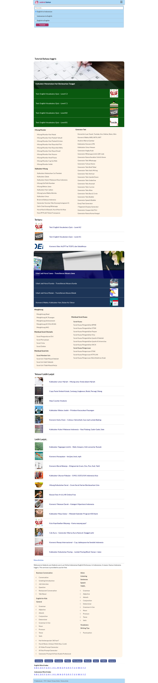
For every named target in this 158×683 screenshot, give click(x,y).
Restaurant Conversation (48, 591)
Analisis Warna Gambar (86, 141)
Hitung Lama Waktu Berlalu (47, 193)
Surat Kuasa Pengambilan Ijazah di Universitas (89, 341)
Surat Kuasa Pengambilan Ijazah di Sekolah (88, 338)
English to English (43, 20)
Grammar (42, 606)
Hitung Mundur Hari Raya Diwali (49, 151)
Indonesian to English (44, 16)
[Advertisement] (79, 41)
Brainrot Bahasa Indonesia (46, 200)
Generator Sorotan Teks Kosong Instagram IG (53, 203)
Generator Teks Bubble (86, 197)
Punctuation (87, 633)
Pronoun (42, 629)
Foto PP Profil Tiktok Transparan (48, 213)
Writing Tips (84, 628)
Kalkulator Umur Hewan (86, 147)
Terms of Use (64, 681)
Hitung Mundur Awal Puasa (47, 158)
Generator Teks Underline (87, 180)
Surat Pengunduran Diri (45, 336)
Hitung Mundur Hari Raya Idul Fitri (49, 144)
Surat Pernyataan (43, 340)
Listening (83, 576)
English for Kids (41, 598)
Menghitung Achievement (46, 321)
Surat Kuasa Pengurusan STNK (84, 351)
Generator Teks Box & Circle (87, 194)
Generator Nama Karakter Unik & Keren (92, 157)
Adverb (41, 613)
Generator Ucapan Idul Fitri (87, 210)
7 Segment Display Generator (88, 207)
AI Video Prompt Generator (48, 647)
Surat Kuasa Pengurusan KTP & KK (85, 355)
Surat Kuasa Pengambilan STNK (84, 328)
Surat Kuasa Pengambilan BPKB (84, 325)
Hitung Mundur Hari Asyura (47, 154)
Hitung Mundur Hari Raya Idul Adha (50, 148)
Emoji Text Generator (85, 203)
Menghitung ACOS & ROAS (46, 324)
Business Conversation (44, 573)
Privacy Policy (56, 681)
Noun (41, 626)
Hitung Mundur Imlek (44, 164)
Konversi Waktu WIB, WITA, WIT (89, 137)
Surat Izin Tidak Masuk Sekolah (48, 359)
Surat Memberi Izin (43, 355)
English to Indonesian (44, 12)
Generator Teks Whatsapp (87, 160)
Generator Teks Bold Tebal (87, 167)
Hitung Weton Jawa (44, 186)
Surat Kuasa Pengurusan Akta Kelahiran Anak (89, 358)
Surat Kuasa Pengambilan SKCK (84, 345)
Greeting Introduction (46, 581)
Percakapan (77, 661)
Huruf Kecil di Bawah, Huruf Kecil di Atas (51, 210)
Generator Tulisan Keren (86, 164)
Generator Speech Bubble (87, 200)
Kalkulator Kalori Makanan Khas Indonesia (52, 180)
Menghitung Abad (43, 314)
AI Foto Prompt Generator (48, 650)
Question (42, 587)
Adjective (42, 610)
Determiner (43, 619)
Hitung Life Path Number (46, 183)
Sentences (84, 579)
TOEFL (82, 586)
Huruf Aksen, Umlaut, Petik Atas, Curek (53, 644)
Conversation (43, 577)
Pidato (67, 661)
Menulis (88, 661)
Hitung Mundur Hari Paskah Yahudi (49, 138)
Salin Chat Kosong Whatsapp (47, 206)
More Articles (39, 560)
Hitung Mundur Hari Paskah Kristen (50, 141)
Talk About (42, 594)
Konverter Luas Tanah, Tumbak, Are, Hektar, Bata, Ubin (97, 134)
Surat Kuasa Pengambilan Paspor (85, 331)
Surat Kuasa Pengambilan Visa (84, 335)
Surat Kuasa (77, 322)
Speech (83, 583)
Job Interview (44, 584)
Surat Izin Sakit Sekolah (45, 362)
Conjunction (43, 616)
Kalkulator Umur (43, 196)
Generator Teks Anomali (86, 184)
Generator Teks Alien (85, 190)
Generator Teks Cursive (86, 187)
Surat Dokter (41, 346)
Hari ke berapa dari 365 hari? (49, 641)
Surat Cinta (41, 343)
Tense (41, 633)
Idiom (82, 573)
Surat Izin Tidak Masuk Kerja (47, 365)
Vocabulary (84, 625)
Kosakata (58, 661)
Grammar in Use (44, 623)
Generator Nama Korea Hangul (89, 213)
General (39, 602)
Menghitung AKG (43, 327)
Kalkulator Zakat (43, 177)
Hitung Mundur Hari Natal (46, 134)
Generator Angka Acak (86, 151)
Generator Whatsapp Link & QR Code (91, 154)
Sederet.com (39, 681)
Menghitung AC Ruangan (45, 317)
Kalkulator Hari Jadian (45, 190)
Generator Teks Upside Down (88, 177)
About (49, 681)
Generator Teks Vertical (86, 174)
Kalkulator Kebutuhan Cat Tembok (49, 173)
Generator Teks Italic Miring (88, 170)
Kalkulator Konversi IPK (86, 144)
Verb (40, 636)
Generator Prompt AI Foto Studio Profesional (55, 654)
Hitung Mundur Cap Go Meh (47, 161)
